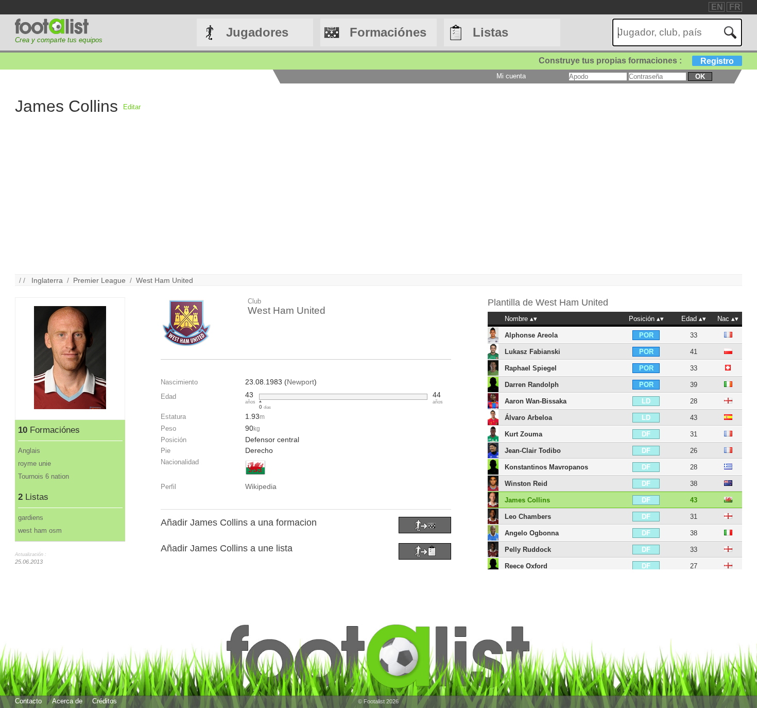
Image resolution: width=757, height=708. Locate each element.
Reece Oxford (526, 566)
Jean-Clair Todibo (533, 450)
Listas (490, 32)
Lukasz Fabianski (532, 352)
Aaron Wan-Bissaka (535, 401)
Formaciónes (388, 32)
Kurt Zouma (523, 434)
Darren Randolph (532, 385)
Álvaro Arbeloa (528, 418)
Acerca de (67, 701)
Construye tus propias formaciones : (636, 60)
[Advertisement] (432, 202)
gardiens (30, 517)
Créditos (104, 701)
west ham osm (40, 530)
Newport (300, 382)
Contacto (28, 701)
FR (735, 7)
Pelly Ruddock (528, 549)
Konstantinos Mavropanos (546, 467)
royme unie (34, 463)
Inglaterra (47, 280)
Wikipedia (261, 486)
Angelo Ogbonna (532, 533)
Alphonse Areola (531, 335)
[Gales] (255, 475)
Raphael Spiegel (531, 368)
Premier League (99, 280)
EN (717, 7)
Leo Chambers (528, 516)
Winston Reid (526, 483)
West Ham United (164, 280)
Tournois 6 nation (43, 476)
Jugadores (257, 32)
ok (700, 76)
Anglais (29, 450)
